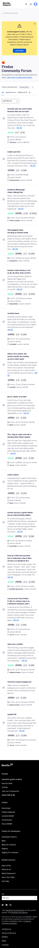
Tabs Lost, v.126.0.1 (15, 644)
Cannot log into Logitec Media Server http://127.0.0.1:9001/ (19, 514)
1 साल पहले (29, 180)
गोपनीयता (5, 937)
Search (26, 4)
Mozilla (7, 765)
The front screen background (19, 682)
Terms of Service (9, 933)
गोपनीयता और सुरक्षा (23, 175)
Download (6, 808)
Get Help (5, 881)
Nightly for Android (10, 852)
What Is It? (6, 869)
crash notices (13, 475)
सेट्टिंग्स (20, 463)
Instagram (10, 905)
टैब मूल (20, 258)
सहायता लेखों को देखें (8, 795)
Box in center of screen (16, 397)
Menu (30, 4)
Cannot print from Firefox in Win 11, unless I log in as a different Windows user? (18, 601)
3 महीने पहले (25, 142)
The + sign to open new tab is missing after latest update (19, 435)
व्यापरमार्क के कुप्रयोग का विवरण (12, 779)
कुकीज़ (4, 941)
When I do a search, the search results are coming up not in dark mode (18, 356)
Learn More (19, 51)
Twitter (5, 787)
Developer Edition (9, 837)
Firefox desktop (8, 812)
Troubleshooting (24, 339)
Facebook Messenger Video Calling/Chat (16, 191)
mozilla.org (6, 929)
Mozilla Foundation (19, 912)
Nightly (5, 849)
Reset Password (8, 873)
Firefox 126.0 (24, 87)
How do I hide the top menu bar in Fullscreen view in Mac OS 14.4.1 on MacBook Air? (19, 558)
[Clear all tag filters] (32, 87)
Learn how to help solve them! (19, 77)
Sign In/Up (6, 866)
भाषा (3, 894)
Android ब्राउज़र (8, 816)
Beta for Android (9, 845)
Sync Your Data (8, 877)
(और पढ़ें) (19, 128)
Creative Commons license (16, 922)
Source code (7, 783)
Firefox (12, 137)
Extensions (22, 137)
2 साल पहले (28, 705)
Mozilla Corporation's (15, 910)
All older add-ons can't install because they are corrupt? (19, 110)
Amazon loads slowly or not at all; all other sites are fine (19, 271)
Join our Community (10, 791)
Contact (5, 945)
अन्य (19, 218)
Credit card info (13, 152)
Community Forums (11, 13)
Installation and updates (27, 740)
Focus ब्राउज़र (7, 824)
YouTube (6, 905)
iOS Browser (7, 820)
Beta (4, 841)
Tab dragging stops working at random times (17, 231)
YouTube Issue (13, 313)
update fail (11, 714)
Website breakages (25, 298)
